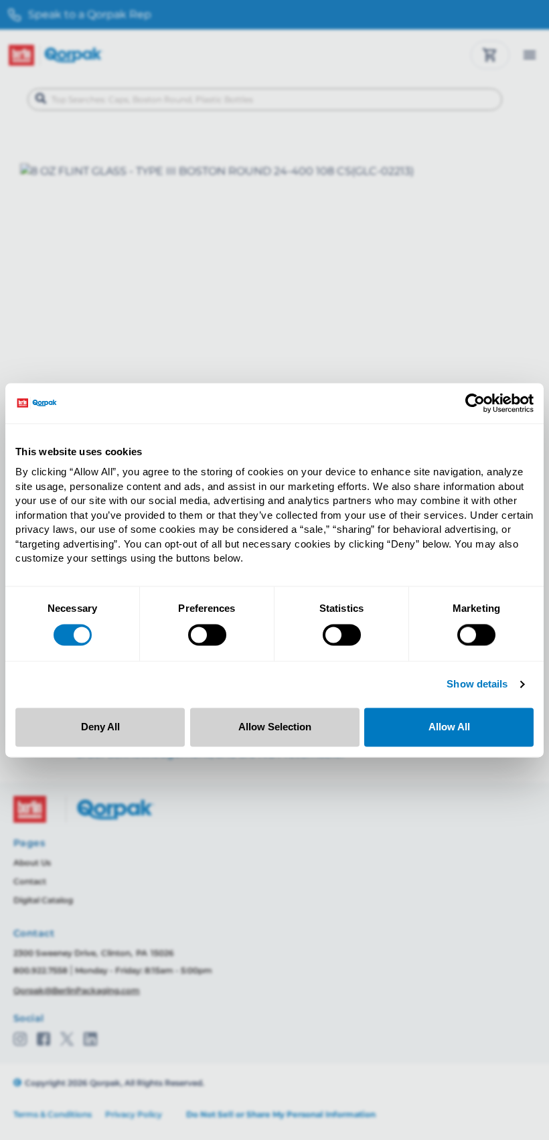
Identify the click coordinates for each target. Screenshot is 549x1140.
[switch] (207, 635)
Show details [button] (477, 685)
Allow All (449, 726)
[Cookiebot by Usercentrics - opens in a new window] (475, 403)
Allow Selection (274, 726)
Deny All (100, 726)
